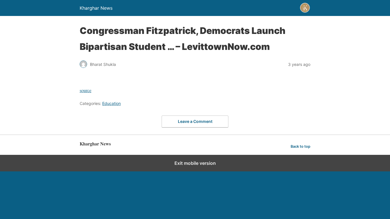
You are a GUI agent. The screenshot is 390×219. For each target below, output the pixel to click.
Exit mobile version (195, 163)
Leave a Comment (195, 121)
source (85, 90)
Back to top (300, 146)
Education (111, 103)
